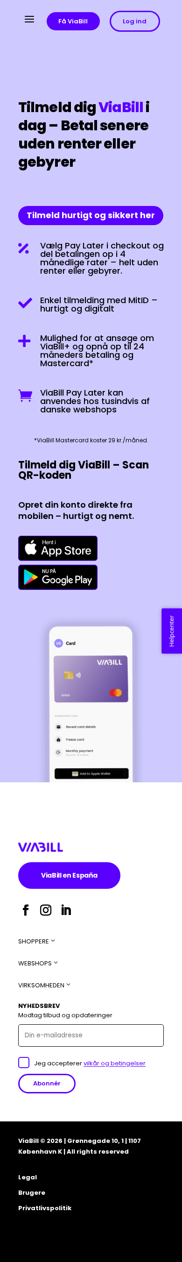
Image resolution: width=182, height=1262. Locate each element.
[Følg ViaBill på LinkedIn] (65, 910)
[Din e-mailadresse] (91, 1035)
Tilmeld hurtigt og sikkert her (95, 215)
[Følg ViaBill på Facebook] (25, 910)
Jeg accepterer (90, 1063)
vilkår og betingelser (115, 1063)
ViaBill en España (80, 875)
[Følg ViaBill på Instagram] (45, 910)
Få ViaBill (73, 21)
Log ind (135, 21)
